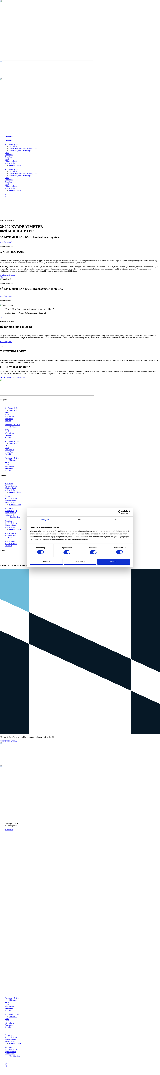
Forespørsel (9, 136)
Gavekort (8, 538)
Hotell (7, 159)
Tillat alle (113, 562)
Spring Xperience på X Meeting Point (23, 148)
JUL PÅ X (13, 146)
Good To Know (15, 165)
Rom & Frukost (10, 533)
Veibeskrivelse (10, 163)
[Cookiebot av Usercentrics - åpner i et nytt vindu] (120, 512)
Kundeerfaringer (11, 486)
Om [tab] (115, 520)
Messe (7, 153)
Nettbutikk (9, 155)
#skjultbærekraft (11, 161)
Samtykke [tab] (45, 520)
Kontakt (8, 421)
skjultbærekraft (10, 488)
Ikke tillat (46, 562)
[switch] (66, 552)
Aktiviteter (9, 157)
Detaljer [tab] (80, 520)
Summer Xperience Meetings (20, 151)
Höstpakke (13, 410)
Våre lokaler (9, 417)
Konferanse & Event (12, 144)
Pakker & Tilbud (11, 535)
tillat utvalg (80, 562)
